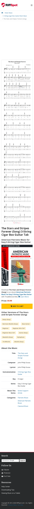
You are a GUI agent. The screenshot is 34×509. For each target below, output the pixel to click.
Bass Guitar (26, 324)
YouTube (6, 476)
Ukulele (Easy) (19, 342)
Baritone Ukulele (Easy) (10, 324)
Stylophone (20, 337)
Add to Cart (17, 306)
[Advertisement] (17, 41)
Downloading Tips (7, 490)
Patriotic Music (23, 398)
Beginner (5, 328)
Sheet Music (8, 13)
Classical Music (23, 406)
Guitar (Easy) (23, 333)
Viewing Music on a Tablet (10, 493)
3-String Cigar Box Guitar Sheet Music (15, 16)
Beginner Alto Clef (19, 328)
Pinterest (6, 473)
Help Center (5, 486)
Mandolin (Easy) (8, 337)
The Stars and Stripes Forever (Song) (23, 355)
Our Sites (20, 505)
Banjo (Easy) (6, 319)
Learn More (24, 297)
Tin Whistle (6, 342)
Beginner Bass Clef (9, 333)
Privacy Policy (12, 505)
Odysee (6, 470)
